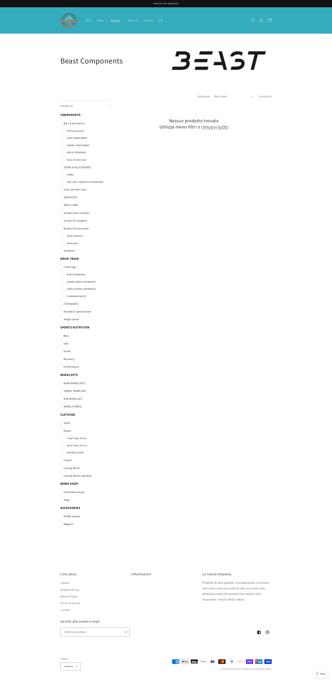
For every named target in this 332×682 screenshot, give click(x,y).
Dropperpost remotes (77, 213)
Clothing (67, 415)
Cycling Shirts (72, 468)
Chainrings (70, 267)
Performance (71, 366)
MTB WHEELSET (73, 399)
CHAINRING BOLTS (76, 296)
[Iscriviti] (125, 632)
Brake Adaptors (75, 235)
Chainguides (71, 303)
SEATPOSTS (70, 197)
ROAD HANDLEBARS (77, 138)
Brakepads (72, 243)
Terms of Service (70, 603)
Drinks (67, 351)
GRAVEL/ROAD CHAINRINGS (81, 281)
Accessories (70, 508)
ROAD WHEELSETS (74, 383)
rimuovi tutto (214, 127)
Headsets (69, 250)
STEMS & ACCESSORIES (77, 167)
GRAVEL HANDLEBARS (78, 145)
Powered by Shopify (262, 669)
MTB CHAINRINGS (76, 274)
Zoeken (65, 583)
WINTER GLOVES (75, 452)
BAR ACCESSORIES (76, 152)
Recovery (69, 359)
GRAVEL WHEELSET (75, 391)
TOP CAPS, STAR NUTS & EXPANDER (85, 182)
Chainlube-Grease (74, 492)
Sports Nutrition (75, 327)
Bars (66, 335)
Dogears (68, 524)
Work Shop (69, 484)
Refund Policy (68, 596)
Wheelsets (69, 375)
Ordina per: (204, 96)
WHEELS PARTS (72, 406)
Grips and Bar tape (77, 159)
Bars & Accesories (74, 123)
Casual (68, 460)
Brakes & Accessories (76, 228)
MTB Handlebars (75, 130)
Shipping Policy (69, 589)
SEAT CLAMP (71, 205)
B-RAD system (72, 516)
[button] (102, 20)
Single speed (71, 319)
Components (70, 115)
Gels (66, 343)
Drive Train (69, 259)
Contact (65, 610)
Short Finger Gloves (77, 445)
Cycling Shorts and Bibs (78, 475)
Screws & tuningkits (75, 220)
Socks (67, 423)
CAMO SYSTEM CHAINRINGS (81, 288)
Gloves (67, 430)
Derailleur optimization (77, 311)
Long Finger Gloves (77, 438)
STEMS (70, 174)
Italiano (68, 666)
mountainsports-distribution (240, 669)
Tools (67, 500)
